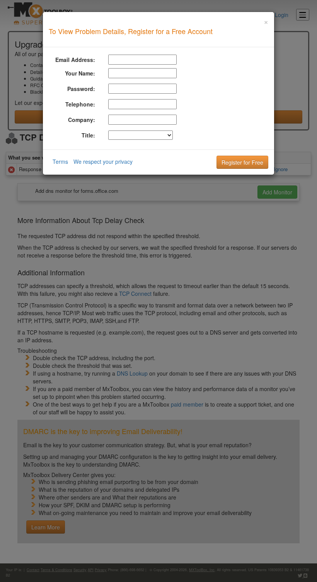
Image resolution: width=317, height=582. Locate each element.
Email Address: (75, 60)
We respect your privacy (103, 161)
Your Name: (80, 73)
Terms (60, 161)
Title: (88, 135)
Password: (81, 89)
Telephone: (80, 104)
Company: (81, 120)
